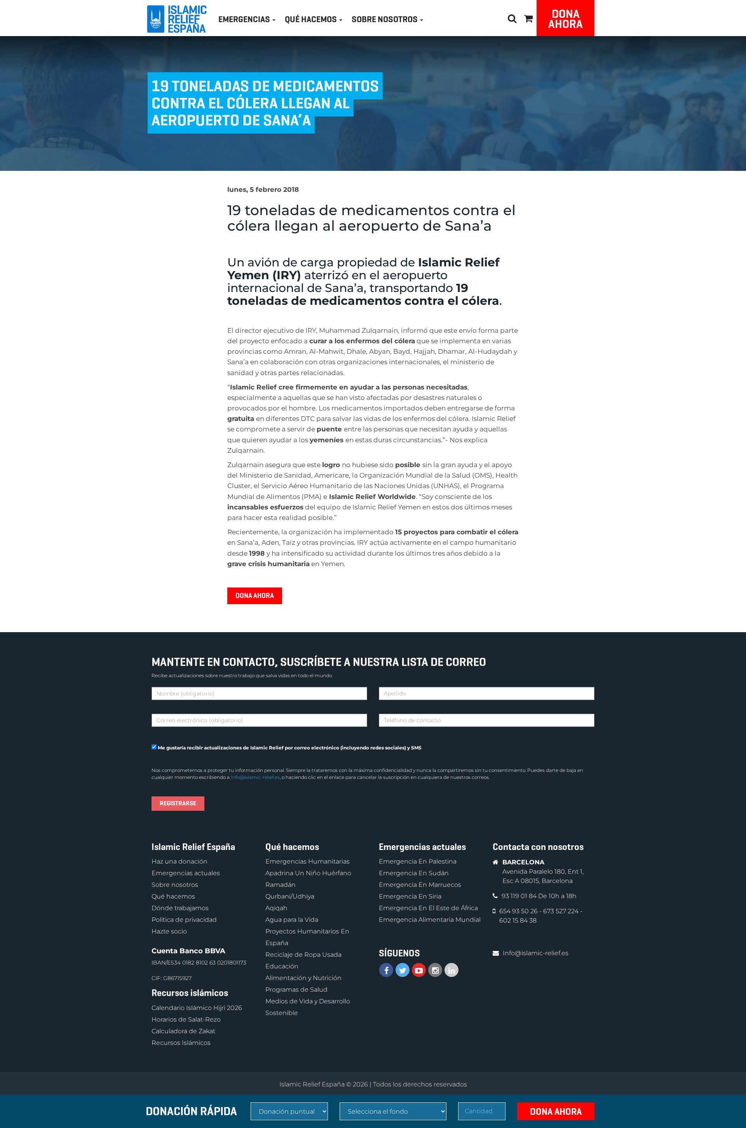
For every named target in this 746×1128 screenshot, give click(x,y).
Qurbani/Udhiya (289, 896)
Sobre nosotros (175, 884)
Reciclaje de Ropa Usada (303, 954)
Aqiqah (276, 908)
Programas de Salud (296, 989)
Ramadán (280, 884)
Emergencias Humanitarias (307, 861)
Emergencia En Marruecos (420, 884)
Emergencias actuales (186, 873)
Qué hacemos (173, 896)
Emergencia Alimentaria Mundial (430, 919)
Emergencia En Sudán (414, 873)
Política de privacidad (184, 919)
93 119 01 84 (520, 896)
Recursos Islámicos (181, 1042)
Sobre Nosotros (385, 19)
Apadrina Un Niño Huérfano (308, 873)
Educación (281, 966)
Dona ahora (565, 19)
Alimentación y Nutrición (303, 978)
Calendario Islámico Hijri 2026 (197, 1008)
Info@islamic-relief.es (255, 777)
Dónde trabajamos (180, 908)
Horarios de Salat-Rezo (186, 1019)
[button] (528, 17)
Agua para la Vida (291, 919)
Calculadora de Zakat (183, 1031)
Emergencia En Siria (410, 896)
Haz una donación (179, 861)
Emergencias (245, 19)
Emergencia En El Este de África (428, 908)
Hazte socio (169, 931)
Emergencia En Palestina (418, 861)
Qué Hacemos (311, 19)
